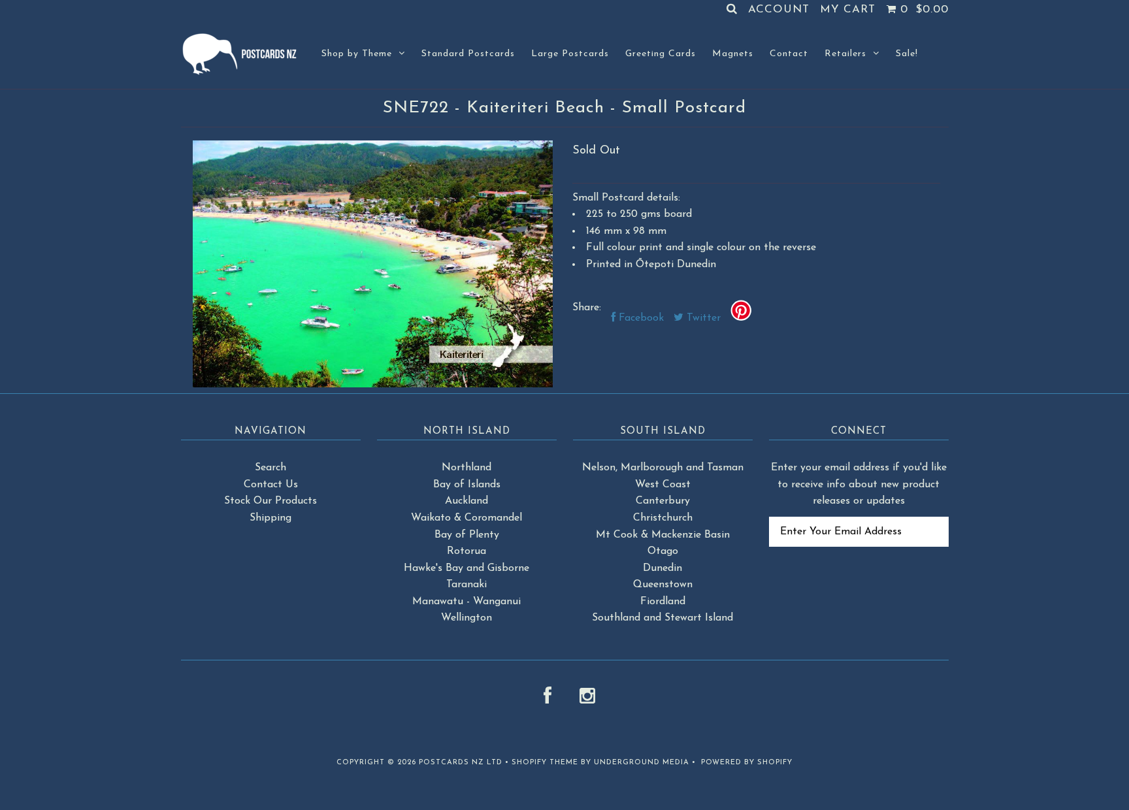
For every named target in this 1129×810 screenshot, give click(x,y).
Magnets (732, 54)
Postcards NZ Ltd (460, 762)
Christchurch (663, 518)
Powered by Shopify (747, 762)
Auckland (466, 501)
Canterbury (663, 501)
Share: (586, 307)
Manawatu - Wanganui (466, 601)
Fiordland (662, 601)
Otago (662, 551)
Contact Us (271, 484)
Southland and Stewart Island (662, 618)
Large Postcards (570, 54)
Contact (789, 54)
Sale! (907, 54)
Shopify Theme (545, 762)
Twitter (702, 318)
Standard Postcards (468, 54)
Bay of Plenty (466, 535)
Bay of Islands (466, 484)
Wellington (466, 618)
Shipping (270, 518)
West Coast (663, 484)
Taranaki (466, 584)
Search (270, 467)
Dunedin (662, 568)
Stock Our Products (270, 501)
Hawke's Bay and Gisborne (466, 568)
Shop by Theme (356, 54)
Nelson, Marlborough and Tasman (663, 467)
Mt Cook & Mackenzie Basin (663, 535)
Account (779, 9)
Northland (466, 467)
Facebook (639, 318)
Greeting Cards (660, 54)
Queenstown (663, 584)
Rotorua (466, 551)
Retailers (845, 54)
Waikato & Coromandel (466, 518)
